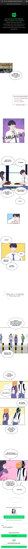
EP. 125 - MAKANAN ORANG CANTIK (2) (13, 1)
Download (14, 535)
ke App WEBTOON (14, 546)
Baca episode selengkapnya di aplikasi (14, 517)
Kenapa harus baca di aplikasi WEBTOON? (14, 520)
